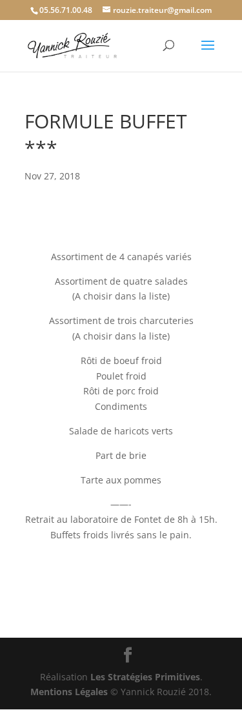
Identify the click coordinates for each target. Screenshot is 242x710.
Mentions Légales (69, 691)
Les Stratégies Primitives (145, 677)
